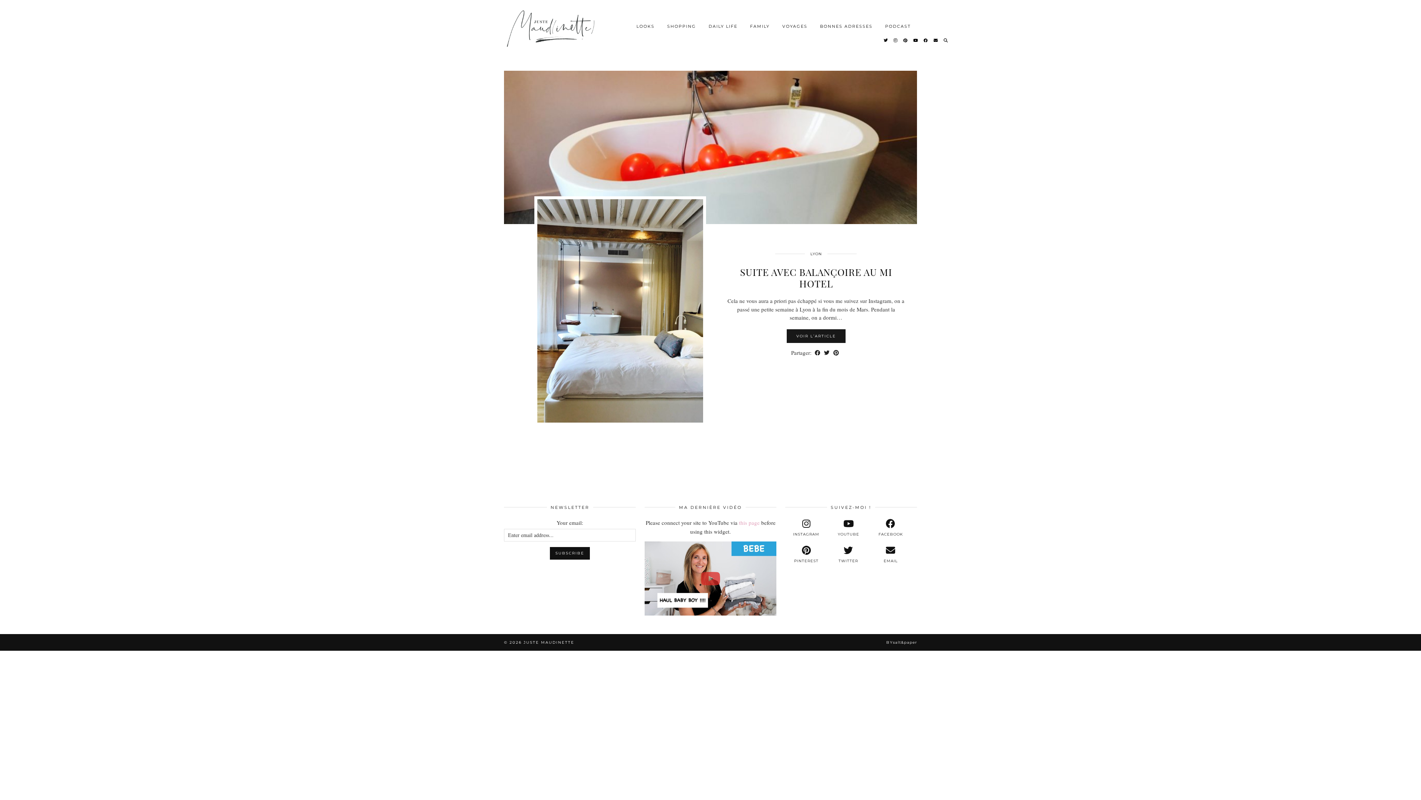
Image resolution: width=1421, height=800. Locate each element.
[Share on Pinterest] (836, 353)
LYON (816, 253)
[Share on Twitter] (827, 353)
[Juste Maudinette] (552, 34)
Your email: (570, 522)
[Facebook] (926, 40)
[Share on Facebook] (817, 353)
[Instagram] (896, 40)
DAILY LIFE (723, 26)
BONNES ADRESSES (846, 26)
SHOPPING (681, 26)
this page (749, 522)
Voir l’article (816, 336)
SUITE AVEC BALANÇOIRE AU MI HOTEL (816, 278)
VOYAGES (794, 26)
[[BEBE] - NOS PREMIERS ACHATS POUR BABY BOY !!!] (710, 578)
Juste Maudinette (549, 642)
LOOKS (645, 26)
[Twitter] (886, 40)
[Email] (936, 40)
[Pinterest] (905, 40)
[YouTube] (915, 40)
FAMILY (760, 26)
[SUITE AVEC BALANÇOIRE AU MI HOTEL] (710, 140)
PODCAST (898, 26)
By (901, 642)
